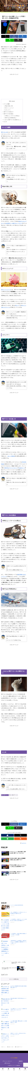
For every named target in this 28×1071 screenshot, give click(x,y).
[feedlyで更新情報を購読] (7, 838)
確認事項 (21, 1061)
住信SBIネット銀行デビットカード (13, 223)
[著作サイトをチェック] (7, 835)
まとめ (5, 121)
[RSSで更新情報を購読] (20, 838)
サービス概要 (7, 104)
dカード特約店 (11, 456)
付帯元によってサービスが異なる (12, 115)
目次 (10, 101)
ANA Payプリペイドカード (10, 467)
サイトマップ (21, 1063)
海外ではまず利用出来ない (11, 117)
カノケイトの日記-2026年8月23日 (16, 905)
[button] (18, 40)
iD (10, 795)
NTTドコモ (15, 795)
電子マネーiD (4, 132)
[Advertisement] (14, 86)
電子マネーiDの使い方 (8, 111)
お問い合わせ (7, 1063)
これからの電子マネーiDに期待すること (12, 119)
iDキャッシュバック (9, 107)
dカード (17, 305)
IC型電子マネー (5, 795)
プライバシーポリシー (7, 1061)
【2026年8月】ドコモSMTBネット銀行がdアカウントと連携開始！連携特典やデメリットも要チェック (18, 942)
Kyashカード (22, 467)
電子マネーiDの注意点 (8, 113)
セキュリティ (8, 109)
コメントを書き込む (14, 979)
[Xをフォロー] (20, 835)
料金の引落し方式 (9, 105)
